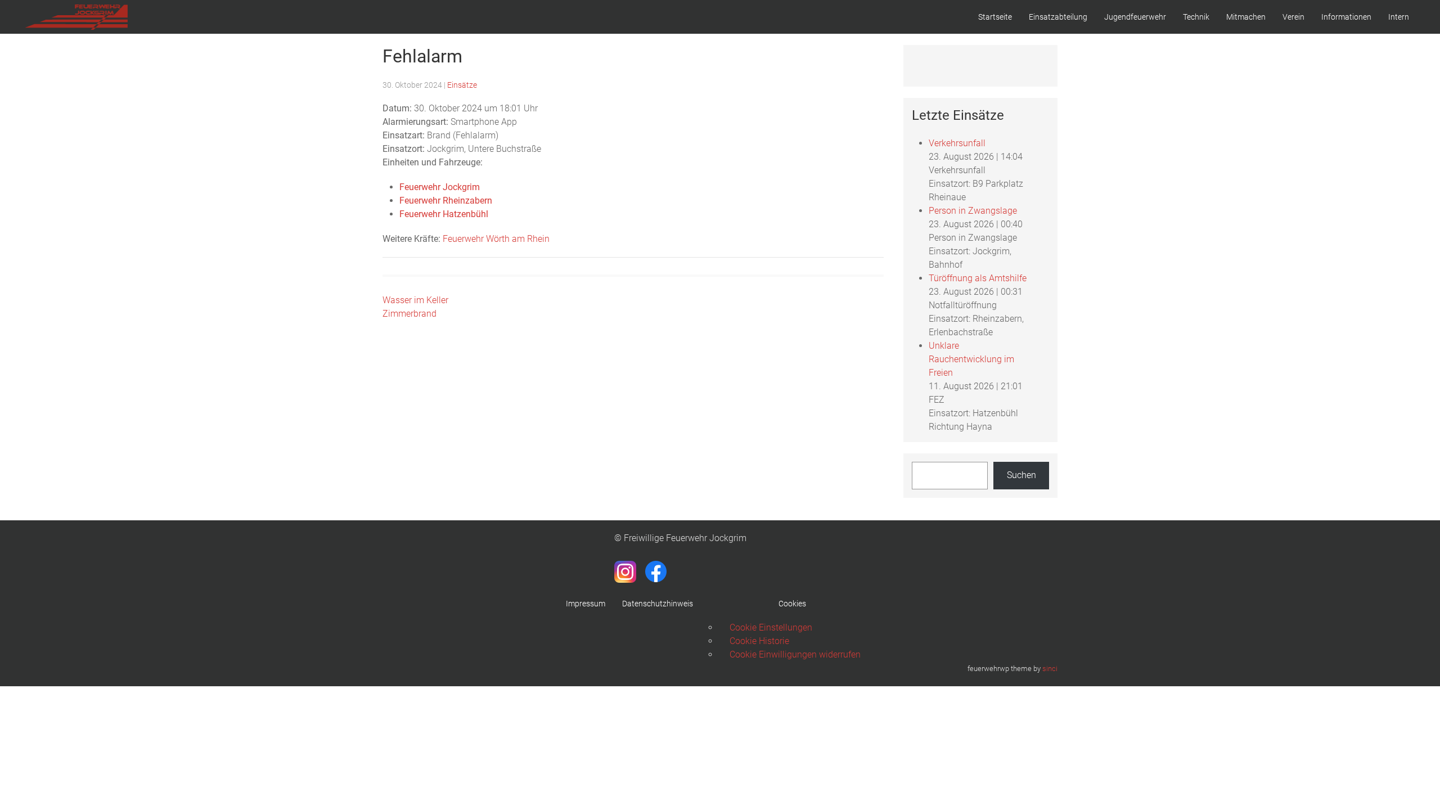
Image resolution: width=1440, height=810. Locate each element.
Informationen (1346, 16)
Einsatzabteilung (1058, 16)
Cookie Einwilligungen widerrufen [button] (795, 654)
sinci (1050, 668)
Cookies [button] (792, 603)
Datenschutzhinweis (657, 603)
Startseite (995, 16)
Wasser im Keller (415, 300)
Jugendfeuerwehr (1135, 16)
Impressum (585, 603)
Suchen (1021, 475)
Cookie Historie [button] (759, 641)
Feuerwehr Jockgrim (439, 187)
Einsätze (462, 84)
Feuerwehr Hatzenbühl (443, 214)
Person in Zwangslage (973, 210)
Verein (1293, 16)
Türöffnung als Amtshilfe (978, 278)
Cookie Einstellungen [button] (771, 627)
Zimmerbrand (409, 313)
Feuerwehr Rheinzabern (445, 200)
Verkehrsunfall (957, 143)
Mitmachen (1246, 16)
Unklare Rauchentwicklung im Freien (971, 359)
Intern (1398, 16)
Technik (1196, 16)
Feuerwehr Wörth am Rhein (496, 238)
